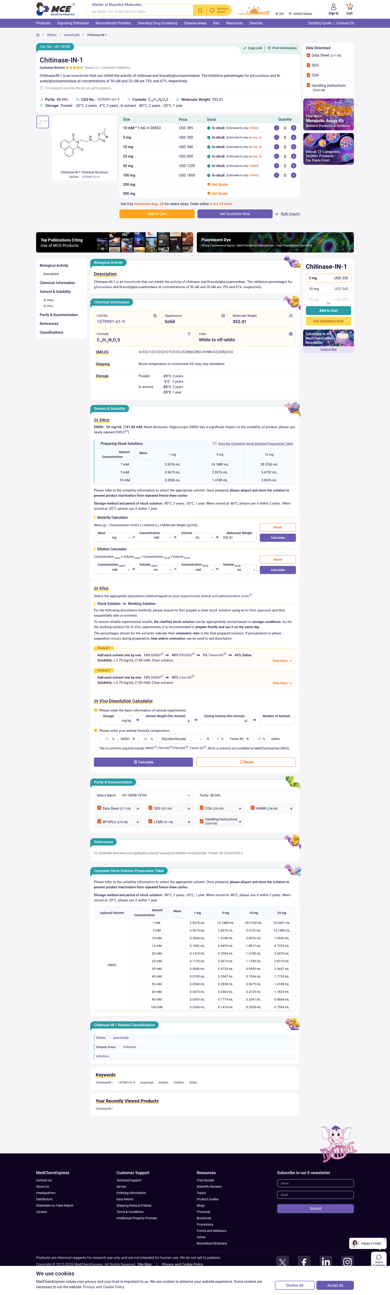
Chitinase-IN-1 (97, 35)
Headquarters (46, 1193)
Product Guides (207, 1199)
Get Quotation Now (328, 321)
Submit (315, 1208)
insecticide (80, 75)
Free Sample (205, 1180)
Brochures (204, 1218)
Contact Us (44, 1180)
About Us (42, 1186)
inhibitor (179, 1082)
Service (121, 1186)
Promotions (205, 1224)
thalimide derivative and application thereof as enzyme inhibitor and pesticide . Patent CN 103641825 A (171, 853)
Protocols (203, 1212)
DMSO (120, 432)
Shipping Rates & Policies (133, 1205)
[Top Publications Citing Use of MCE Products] (114, 251)
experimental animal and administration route (214, 596)
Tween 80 (196, 748)
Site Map (144, 1264)
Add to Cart (328, 310)
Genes (201, 1237)
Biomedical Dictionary (212, 1243)
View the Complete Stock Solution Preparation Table (255, 443)
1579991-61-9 (108, 99)
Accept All (335, 1285)
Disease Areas (106, 1047)
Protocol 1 (104, 648)
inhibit (193, 1082)
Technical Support (129, 1180)
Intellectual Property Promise (136, 1218)
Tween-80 (215, 655)
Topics (201, 1193)
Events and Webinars (211, 1231)
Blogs (201, 1205)
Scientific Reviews (209, 1186)
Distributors (44, 1199)
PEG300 (185, 655)
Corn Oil (185, 677)
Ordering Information (131, 1193)
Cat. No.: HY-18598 (55, 47)
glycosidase (259, 75)
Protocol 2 (104, 670)
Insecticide (72, 35)
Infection (129, 1047)
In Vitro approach (258, 610)
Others (52, 35)
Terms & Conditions (130, 1212)
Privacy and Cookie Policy (182, 1264)
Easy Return (124, 1199)
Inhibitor (163, 1082)
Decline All (294, 1285)
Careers (41, 1212)
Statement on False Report (54, 1205)
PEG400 (179, 748)
